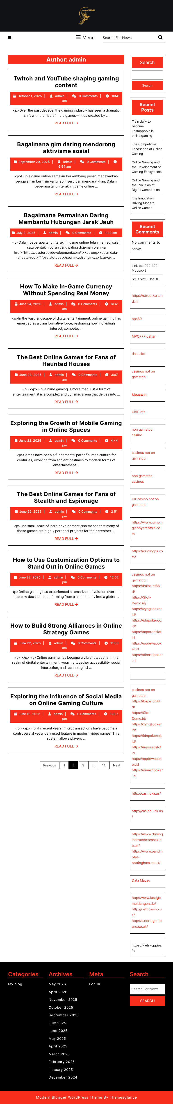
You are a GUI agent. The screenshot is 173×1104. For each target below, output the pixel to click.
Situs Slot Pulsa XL (145, 279)
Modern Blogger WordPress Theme (69, 1097)
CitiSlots (138, 412)
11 (103, 765)
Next (116, 765)
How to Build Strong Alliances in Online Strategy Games (66, 629)
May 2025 (57, 1038)
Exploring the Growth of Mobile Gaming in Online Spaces (66, 426)
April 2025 (58, 1046)
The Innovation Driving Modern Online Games (143, 203)
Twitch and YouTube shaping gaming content (66, 82)
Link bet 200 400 (144, 265)
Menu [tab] (88, 37)
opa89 (137, 319)
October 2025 (61, 1007)
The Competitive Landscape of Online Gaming (147, 148)
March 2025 (59, 1054)
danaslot (138, 354)
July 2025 (57, 1023)
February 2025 (62, 1062)
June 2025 (58, 1031)
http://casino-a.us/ (146, 793)
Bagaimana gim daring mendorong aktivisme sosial (66, 147)
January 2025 (61, 1069)
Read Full (66, 124)
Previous (49, 765)
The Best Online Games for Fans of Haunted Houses (66, 360)
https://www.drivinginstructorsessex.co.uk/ (147, 840)
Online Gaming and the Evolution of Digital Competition (146, 185)
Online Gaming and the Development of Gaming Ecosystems (147, 167)
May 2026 (57, 984)
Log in (94, 984)
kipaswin (139, 394)
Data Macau (141, 880)
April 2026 (58, 992)
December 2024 (63, 1077)
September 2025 (64, 1015)
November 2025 (63, 999)
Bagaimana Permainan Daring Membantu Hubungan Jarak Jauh (66, 218)
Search (147, 62)
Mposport (139, 270)
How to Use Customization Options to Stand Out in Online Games (66, 563)
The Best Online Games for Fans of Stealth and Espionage (66, 497)
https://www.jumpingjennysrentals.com (147, 528)
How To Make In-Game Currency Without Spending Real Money (66, 290)
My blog (15, 984)
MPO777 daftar (144, 336)
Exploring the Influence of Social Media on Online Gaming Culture (66, 699)
